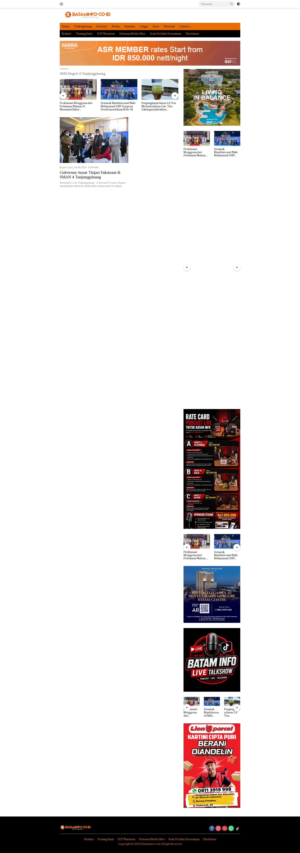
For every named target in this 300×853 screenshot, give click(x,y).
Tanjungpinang (83, 26)
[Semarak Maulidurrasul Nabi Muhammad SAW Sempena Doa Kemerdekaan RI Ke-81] (78, 89)
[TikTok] (237, 828)
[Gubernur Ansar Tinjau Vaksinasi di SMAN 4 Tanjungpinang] (94, 140)
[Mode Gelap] (238, 4)
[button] (231, 4)
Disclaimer (192, 33)
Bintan (116, 26)
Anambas (129, 26)
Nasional (169, 26)
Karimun (102, 26)
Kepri (156, 26)
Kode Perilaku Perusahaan (165, 33)
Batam (65, 26)
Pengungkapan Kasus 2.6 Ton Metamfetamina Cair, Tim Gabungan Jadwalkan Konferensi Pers (118, 106)
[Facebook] (212, 829)
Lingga (144, 26)
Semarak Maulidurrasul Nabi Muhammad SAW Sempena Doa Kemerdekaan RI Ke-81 (77, 106)
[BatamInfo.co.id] (85, 15)
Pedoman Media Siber (132, 33)
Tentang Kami (84, 33)
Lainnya (184, 26)
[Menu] (62, 4)
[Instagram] (218, 829)
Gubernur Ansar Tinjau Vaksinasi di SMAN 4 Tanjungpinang (90, 174)
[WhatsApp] (231, 829)
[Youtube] (224, 829)
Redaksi (66, 33)
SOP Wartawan (106, 33)
